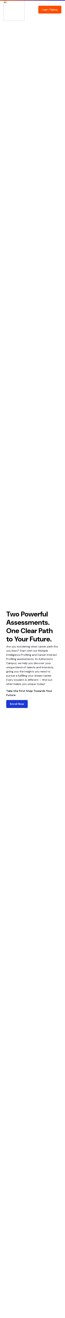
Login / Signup (50, 9)
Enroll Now (17, 704)
